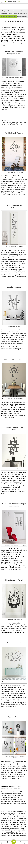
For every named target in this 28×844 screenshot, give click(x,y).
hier (13, 256)
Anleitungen (22, 11)
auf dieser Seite (19, 801)
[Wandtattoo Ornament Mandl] (14, 663)
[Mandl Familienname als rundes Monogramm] (14, 66)
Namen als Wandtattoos (8, 16)
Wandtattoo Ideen (6, 13)
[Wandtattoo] (12, 1)
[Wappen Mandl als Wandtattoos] (14, 738)
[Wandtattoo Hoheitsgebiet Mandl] (14, 601)
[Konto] (2, 842)
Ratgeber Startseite (8, 11)
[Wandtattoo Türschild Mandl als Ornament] (14, 228)
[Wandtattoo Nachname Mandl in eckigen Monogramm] (14, 527)
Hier (14, 486)
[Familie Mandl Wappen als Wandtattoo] (14, 154)
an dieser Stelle (21, 107)
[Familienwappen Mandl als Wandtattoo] (14, 380)
